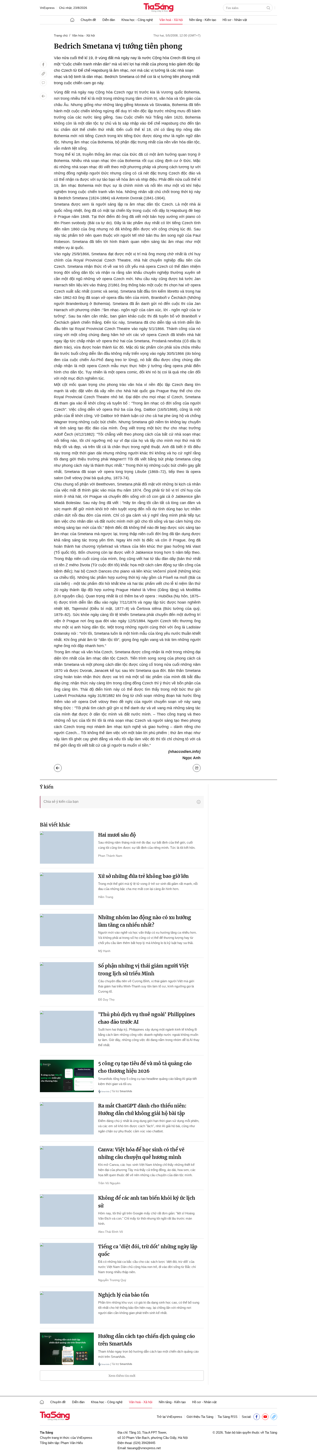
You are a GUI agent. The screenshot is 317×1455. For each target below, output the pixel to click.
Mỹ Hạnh (104, 951)
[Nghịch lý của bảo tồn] (67, 1307)
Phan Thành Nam (110, 855)
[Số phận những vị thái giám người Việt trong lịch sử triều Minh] (67, 978)
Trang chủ (61, 35)
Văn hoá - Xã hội (171, 20)
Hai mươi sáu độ (117, 835)
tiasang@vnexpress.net (144, 1448)
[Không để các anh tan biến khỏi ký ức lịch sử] (67, 1210)
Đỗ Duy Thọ (106, 999)
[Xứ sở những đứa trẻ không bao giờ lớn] (67, 889)
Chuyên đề (88, 20)
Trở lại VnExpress (169, 1417)
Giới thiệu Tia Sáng (200, 1417)
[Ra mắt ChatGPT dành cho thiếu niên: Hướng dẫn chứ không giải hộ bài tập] (67, 1118)
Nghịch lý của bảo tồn (123, 1295)
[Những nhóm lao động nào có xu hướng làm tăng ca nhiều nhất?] (67, 930)
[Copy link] (43, 73)
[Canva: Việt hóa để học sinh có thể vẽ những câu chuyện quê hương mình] (67, 1162)
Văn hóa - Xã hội (83, 35)
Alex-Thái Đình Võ (110, 1231)
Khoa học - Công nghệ (137, 20)
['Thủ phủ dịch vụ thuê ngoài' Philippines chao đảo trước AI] (67, 1027)
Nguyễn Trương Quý (112, 1280)
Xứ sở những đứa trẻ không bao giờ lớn (143, 876)
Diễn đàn (108, 20)
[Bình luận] (43, 82)
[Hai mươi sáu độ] (67, 847)
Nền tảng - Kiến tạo (202, 20)
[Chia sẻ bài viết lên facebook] (43, 64)
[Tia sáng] (158, 8)
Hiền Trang (105, 897)
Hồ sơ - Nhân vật (235, 20)
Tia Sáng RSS (227, 1417)
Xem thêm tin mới (121, 1376)
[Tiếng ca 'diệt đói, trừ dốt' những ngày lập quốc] (67, 1259)
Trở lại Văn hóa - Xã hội (61, 766)
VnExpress (47, 7)
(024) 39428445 (144, 1443)
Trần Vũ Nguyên (109, 1183)
